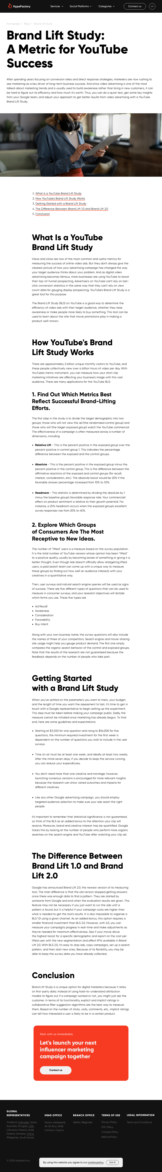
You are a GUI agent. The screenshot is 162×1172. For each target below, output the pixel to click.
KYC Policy (107, 1127)
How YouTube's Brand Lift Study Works (60, 198)
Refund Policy (109, 1136)
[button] (135, 6)
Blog (26, 23)
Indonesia (23, 1122)
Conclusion (42, 213)
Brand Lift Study (43, 23)
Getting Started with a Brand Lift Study (60, 203)
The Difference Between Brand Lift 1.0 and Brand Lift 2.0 (71, 208)
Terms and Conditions (139, 1122)
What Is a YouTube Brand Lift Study (58, 193)
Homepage (13, 23)
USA (31, 1126)
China (30, 1133)
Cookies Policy (110, 1131)
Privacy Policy (109, 1122)
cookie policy (95, 1162)
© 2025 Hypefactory (18, 1160)
